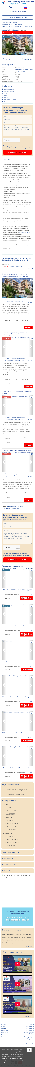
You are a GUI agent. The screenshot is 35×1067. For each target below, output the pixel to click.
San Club (5, 662)
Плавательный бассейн (10, 99)
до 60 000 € (9, 820)
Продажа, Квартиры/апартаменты (15, 299)
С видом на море (29, 1043)
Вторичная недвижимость (15, 794)
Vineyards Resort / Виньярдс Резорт (16, 697)
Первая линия (29, 1041)
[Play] (17, 964)
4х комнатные (30, 1030)
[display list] (29, 269)
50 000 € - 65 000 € (11, 811)
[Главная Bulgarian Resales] (3, 2)
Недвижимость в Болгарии (10, 22)
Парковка (6, 97)
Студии (32, 1024)
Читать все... (29, 946)
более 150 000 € (10, 846)
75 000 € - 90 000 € (11, 839)
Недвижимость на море (16, 506)
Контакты (4, 1037)
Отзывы (3, 1035)
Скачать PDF (8, 59)
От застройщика (29, 1037)
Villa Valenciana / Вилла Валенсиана (16, 733)
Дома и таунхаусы (28, 1045)
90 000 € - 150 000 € (12, 843)
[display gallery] (32, 269)
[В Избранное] (32, 280)
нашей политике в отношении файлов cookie (13, 1062)
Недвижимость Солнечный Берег (13, 24)
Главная (3, 1024)
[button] (4, 288)
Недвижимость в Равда (12, 594)
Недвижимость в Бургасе (12, 630)
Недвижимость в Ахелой (12, 701)
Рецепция (6, 102)
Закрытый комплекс (9, 91)
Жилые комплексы (8, 26)
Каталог (3, 1028)
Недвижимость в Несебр (12, 666)
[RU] (25, 7)
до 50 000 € (9, 808)
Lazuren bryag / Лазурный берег (15, 626)
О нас (3, 1026)
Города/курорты (29, 1033)
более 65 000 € (10, 814)
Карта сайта (30, 1035)
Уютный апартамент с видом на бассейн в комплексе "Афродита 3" (15, 275)
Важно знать (5, 1033)
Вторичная (30, 1039)
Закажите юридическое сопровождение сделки (17, 915)
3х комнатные (30, 1028)
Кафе (5, 93)
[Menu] (32, 2)
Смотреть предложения (13, 33)
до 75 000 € (9, 836)
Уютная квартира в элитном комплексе (17, 450)
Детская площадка (9, 89)
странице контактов (24, 232)
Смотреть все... (28, 1016)
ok (29, 1050)
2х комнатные (30, 1026)
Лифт (5, 95)
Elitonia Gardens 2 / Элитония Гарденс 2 (17, 590)
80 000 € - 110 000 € (12, 827)
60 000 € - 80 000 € (11, 824)
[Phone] (10, 7)
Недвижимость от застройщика (17, 790)
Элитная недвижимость (12, 508)
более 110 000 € (10, 830)
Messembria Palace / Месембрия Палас (17, 768)
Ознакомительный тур (8, 1030)
